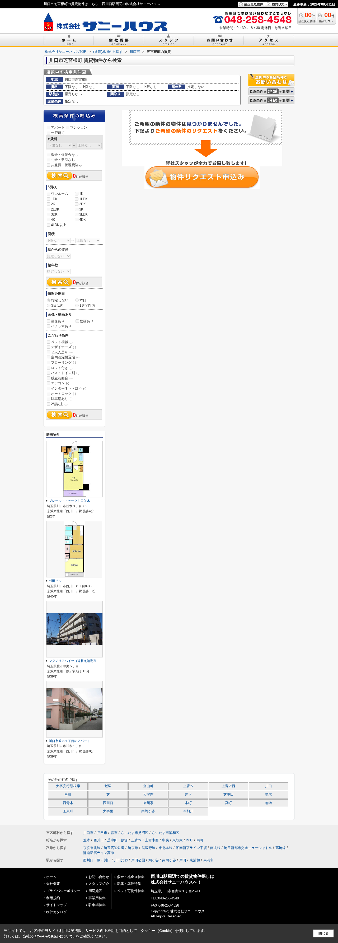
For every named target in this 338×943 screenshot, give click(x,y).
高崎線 (280, 848)
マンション (78, 127)
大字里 (108, 811)
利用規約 (53, 898)
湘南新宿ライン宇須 (191, 848)
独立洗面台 (62, 378)
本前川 (188, 811)
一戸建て (58, 133)
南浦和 (208, 860)
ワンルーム (59, 194)
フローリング (63, 363)
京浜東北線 (91, 848)
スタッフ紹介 (98, 884)
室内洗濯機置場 (65, 357)
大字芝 (148, 794)
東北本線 (165, 848)
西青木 (68, 803)
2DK (82, 204)
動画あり (86, 321)
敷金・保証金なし (64, 155)
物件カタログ (56, 912)
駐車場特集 (97, 905)
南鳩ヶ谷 (148, 811)
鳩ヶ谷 (153, 860)
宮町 (228, 803)
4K (53, 220)
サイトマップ (56, 905)
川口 (268, 786)
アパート (58, 127)
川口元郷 (121, 860)
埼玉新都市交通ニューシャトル (248, 848)
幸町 (67, 794)
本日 (82, 300)
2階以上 (59, 404)
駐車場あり (62, 399)
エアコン (60, 383)
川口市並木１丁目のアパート (69, 741)
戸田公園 (138, 860)
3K (81, 209)
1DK (54, 199)
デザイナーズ (63, 347)
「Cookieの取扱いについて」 (55, 936)
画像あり (58, 321)
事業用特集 (97, 898)
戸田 (182, 860)
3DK (54, 214)
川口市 (88, 833)
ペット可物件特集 (130, 891)
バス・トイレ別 (65, 373)
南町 (199, 840)
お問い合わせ (98, 877)
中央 (165, 840)
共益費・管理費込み (66, 165)
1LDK (83, 199)
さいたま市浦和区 (165, 833)
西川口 (108, 803)
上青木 (188, 786)
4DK (82, 220)
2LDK (55, 209)
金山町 (148, 786)
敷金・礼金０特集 (130, 877)
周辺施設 (95, 891)
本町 (188, 803)
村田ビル (55, 581)
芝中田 (228, 794)
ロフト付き (62, 368)
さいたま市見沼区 (134, 833)
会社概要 (53, 884)
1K (81, 194)
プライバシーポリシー (63, 891)
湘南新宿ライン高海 (98, 853)
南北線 (215, 848)
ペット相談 (62, 342)
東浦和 (195, 860)
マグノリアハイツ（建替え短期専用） (76, 661)
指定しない (59, 300)
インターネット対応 (68, 388)
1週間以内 (87, 305)
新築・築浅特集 (129, 884)
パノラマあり (61, 326)
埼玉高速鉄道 (114, 848)
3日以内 (57, 305)
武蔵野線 (148, 848)
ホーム (51, 877)
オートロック (63, 394)
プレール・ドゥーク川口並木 (69, 501)
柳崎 (268, 803)
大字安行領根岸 (68, 786)
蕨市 (114, 833)
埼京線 (133, 848)
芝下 (188, 794)
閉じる (323, 933)
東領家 (148, 803)
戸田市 (102, 833)
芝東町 (68, 811)
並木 (268, 794)
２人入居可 (62, 352)
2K (53, 204)
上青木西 (228, 786)
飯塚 (108, 786)
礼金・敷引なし (63, 160)
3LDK (83, 214)
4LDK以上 (58, 225)
